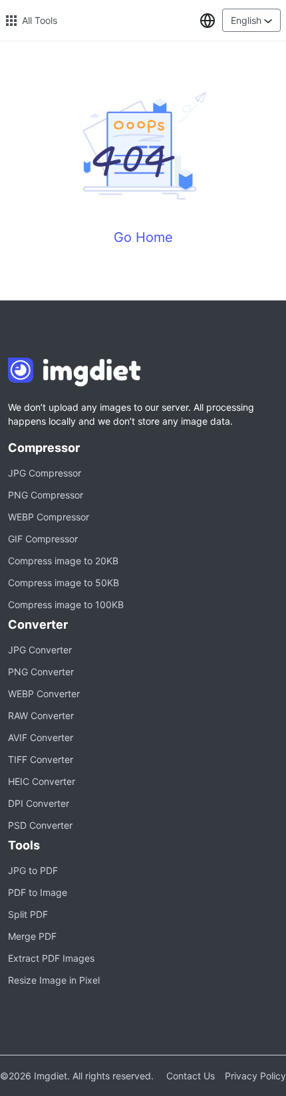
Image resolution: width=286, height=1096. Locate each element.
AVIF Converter (40, 737)
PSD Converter (40, 825)
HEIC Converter (41, 781)
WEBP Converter (44, 693)
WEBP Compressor (48, 516)
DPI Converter (38, 803)
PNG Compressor (45, 494)
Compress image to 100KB (66, 604)
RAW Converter (41, 715)
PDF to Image (37, 892)
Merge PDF (32, 936)
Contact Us (190, 1075)
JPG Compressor (44, 473)
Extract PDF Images (51, 958)
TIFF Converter (40, 759)
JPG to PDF (33, 870)
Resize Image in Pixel (54, 980)
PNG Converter (41, 671)
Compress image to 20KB (63, 560)
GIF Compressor (43, 538)
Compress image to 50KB (63, 582)
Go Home (143, 237)
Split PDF (28, 914)
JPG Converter (40, 649)
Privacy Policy (255, 1075)
